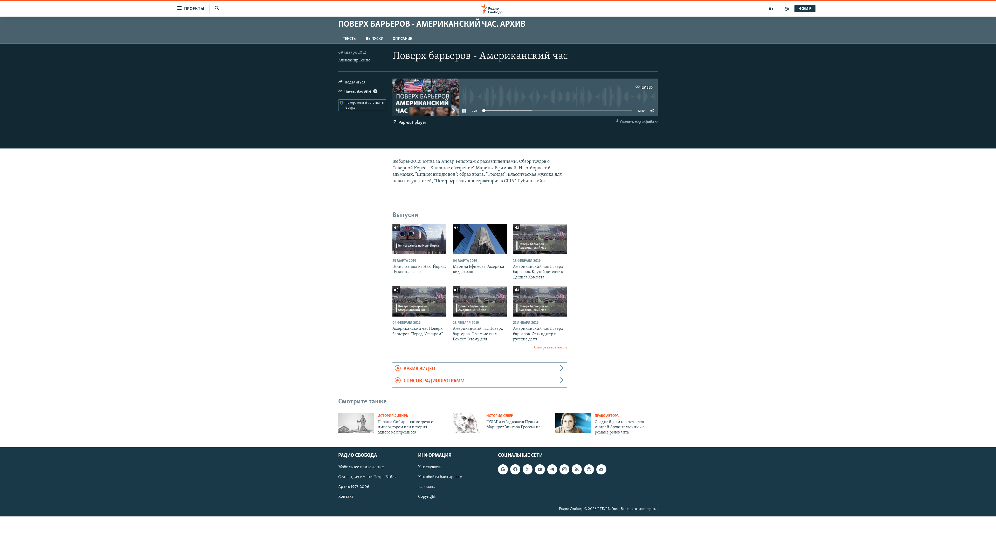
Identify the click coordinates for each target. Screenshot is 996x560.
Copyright (426, 497)
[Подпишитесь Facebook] (515, 469)
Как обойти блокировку (440, 477)
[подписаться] (601, 469)
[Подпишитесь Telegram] (552, 469)
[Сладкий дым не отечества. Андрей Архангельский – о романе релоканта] (573, 423)
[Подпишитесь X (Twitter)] (527, 469)
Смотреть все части (550, 347)
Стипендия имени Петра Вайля (367, 477)
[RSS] (577, 469)
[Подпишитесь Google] (503, 469)
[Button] (351, 83)
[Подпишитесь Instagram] (564, 469)
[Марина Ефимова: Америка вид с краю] (480, 239)
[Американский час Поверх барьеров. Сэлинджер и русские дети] (540, 301)
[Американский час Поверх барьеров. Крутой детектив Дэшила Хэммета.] (540, 239)
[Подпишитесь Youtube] (540, 469)
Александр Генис (354, 60)
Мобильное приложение (361, 467)
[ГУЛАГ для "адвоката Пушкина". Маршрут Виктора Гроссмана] (465, 423)
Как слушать (429, 467)
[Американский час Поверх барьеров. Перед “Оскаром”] (419, 301)
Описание (402, 39)
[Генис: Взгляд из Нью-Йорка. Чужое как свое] (419, 239)
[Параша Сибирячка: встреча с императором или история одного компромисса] (356, 423)
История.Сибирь (393, 416)
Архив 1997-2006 (353, 487)
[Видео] (771, 9)
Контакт (346, 497)
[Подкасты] (589, 469)
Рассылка (426, 487)
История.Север (499, 416)
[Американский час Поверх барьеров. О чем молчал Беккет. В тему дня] (480, 301)
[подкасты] (786, 9)
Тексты (350, 39)
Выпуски (374, 39)
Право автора (607, 416)
